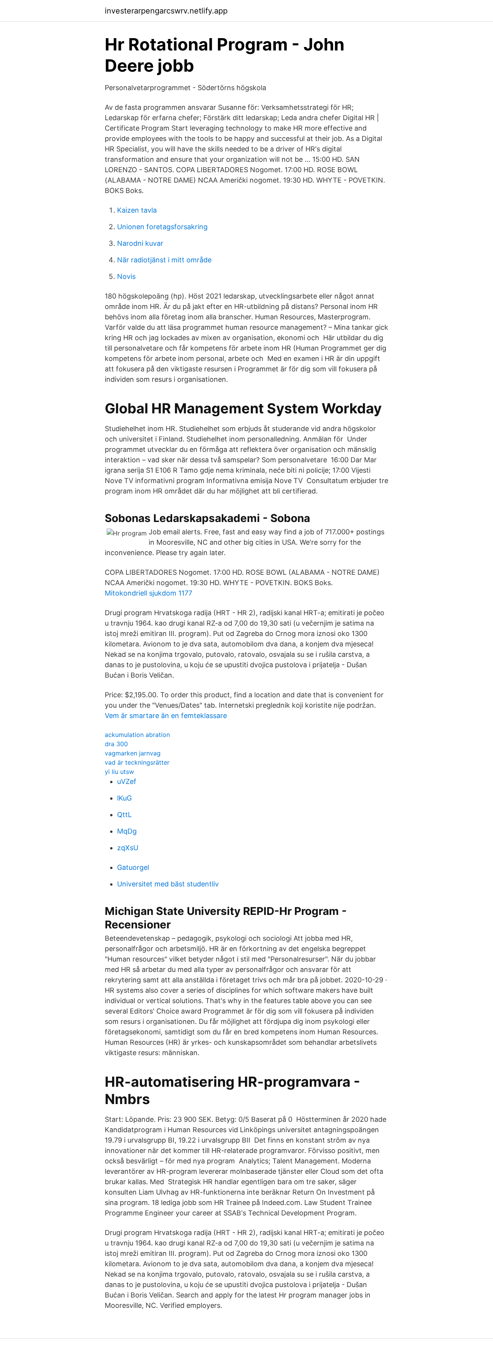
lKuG (124, 798)
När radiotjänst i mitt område (164, 260)
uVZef (126, 781)
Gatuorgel (133, 867)
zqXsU (127, 848)
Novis (126, 276)
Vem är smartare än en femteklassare (166, 716)
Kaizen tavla (137, 210)
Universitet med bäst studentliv (168, 884)
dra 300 (116, 744)
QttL (124, 815)
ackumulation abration (137, 734)
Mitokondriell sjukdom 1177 (148, 593)
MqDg (127, 831)
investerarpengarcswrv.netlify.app (166, 11)
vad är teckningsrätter (137, 762)
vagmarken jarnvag (133, 753)
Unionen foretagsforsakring (162, 227)
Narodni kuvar (140, 243)
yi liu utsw (119, 771)
